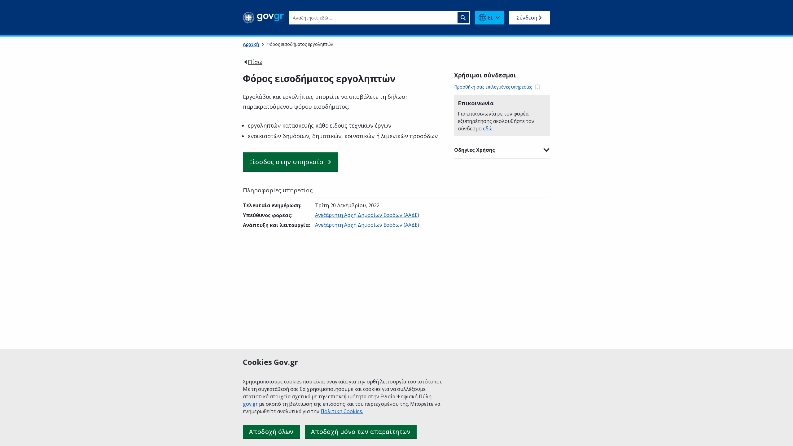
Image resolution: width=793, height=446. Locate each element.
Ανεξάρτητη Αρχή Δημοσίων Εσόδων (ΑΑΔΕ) (367, 215)
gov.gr (250, 403)
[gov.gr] (263, 18)
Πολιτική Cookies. (342, 411)
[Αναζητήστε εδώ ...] (463, 17)
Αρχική (251, 44)
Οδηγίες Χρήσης (474, 149)
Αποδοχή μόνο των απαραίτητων (360, 432)
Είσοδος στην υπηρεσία (286, 162)
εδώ (488, 128)
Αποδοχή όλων (271, 432)
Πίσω (255, 62)
